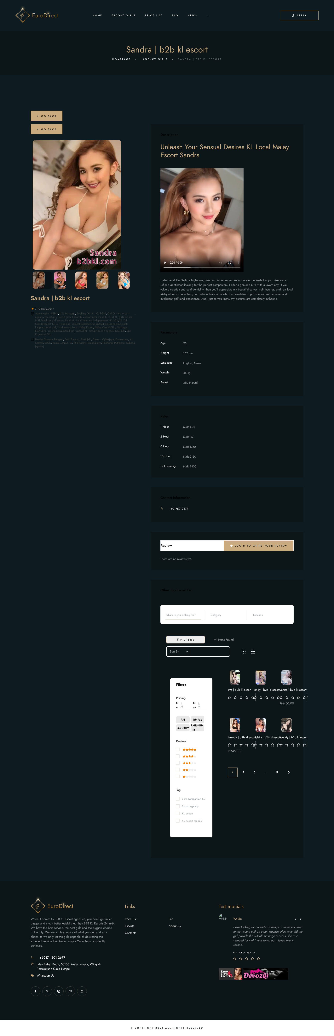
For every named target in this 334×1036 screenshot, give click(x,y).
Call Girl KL (114, 313)
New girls (40, 331)
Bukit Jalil (86, 339)
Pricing (181, 698)
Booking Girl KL (86, 313)
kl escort (46, 324)
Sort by (174, 651)
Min (177, 705)
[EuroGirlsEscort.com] (231, 973)
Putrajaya (119, 343)
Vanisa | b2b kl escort (293, 690)
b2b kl (54, 313)
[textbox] (219, 615)
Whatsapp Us (45, 975)
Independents (100, 320)
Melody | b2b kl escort (242, 737)
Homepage (121, 59)
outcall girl (68, 331)
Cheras (97, 339)
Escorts (129, 926)
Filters (187, 640)
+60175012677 (178, 509)
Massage (122, 327)
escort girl (50, 317)
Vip (49, 334)
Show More (183, 827)
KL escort (187, 813)
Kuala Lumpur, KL (62, 343)
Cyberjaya (108, 339)
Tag (178, 790)
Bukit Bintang (72, 339)
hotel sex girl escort (52, 320)
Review (181, 741)
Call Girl (101, 313)
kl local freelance (81, 324)
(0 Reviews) (44, 308)
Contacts (130, 933)
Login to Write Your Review (261, 546)
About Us (175, 926)
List (253, 651)
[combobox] (227, 615)
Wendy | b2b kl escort (293, 737)
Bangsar (58, 339)
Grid (243, 651)
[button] (38, 205)
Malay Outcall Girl (105, 327)
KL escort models (192, 821)
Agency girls (155, 59)
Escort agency (190, 806)
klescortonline (113, 324)
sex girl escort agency (101, 331)
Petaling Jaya (94, 343)
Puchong (108, 343)
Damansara (121, 339)
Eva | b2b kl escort (239, 690)
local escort (64, 327)
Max (194, 705)
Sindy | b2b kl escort (267, 690)
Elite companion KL (193, 799)
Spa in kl (120, 331)
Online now (54, 331)
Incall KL (69, 320)
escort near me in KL (96, 317)
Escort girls (64, 317)
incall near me (84, 320)
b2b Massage (67, 313)
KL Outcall (98, 324)
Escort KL (77, 317)
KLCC (47, 343)
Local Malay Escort (82, 327)
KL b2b (114, 320)
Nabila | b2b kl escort (267, 737)
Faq (171, 919)
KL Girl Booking (61, 324)
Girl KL (113, 317)
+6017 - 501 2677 (52, 957)
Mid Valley (79, 343)
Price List (130, 919)
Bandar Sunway (44, 339)
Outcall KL (81, 331)
